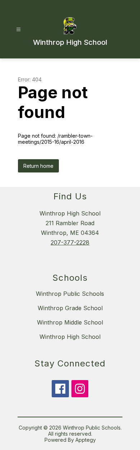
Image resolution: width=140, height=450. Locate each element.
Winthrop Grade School (70, 308)
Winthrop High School (70, 336)
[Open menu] (18, 29)
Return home (38, 166)
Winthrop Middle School (70, 322)
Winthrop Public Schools (70, 293)
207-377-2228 (70, 242)
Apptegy (85, 440)
